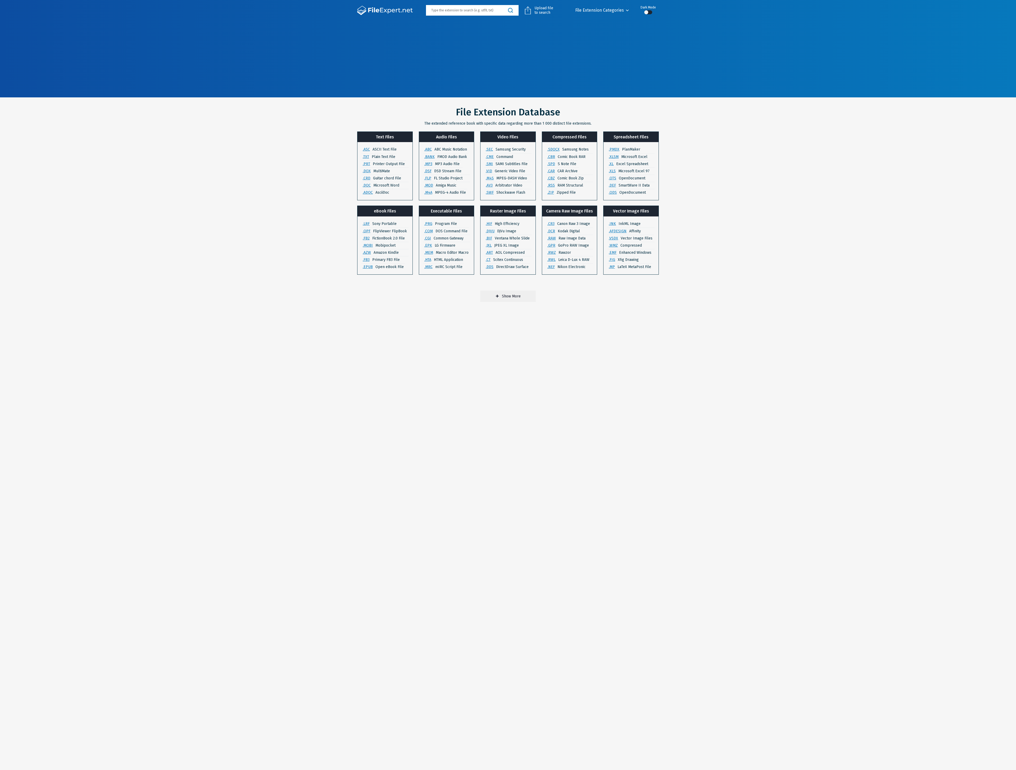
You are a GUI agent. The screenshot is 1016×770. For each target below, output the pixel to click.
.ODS (613, 192)
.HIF (489, 223)
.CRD (366, 178)
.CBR (551, 157)
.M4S (490, 178)
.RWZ (551, 252)
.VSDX (613, 238)
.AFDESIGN (618, 231)
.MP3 (428, 164)
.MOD (428, 185)
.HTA (427, 259)
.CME (490, 157)
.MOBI (368, 245)
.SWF (490, 192)
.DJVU (490, 231)
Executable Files (446, 211)
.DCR (551, 231)
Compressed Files (569, 136)
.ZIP (550, 192)
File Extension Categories (599, 10)
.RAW (551, 238)
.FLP (427, 178)
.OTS (612, 178)
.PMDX (614, 149)
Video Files (507, 136)
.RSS (551, 185)
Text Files (385, 136)
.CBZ (551, 178)
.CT (488, 259)
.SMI (489, 164)
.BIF (489, 238)
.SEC (489, 149)
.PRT (366, 164)
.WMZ (613, 245)
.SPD (551, 164)
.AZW (367, 252)
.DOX (367, 171)
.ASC (366, 149)
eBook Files (385, 211)
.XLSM (614, 157)
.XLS (612, 171)
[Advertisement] (508, 60)
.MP (612, 267)
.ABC (428, 149)
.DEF (612, 185)
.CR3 (551, 223)
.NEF (551, 267)
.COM (428, 231)
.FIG (612, 259)
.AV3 (489, 185)
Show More (511, 296)
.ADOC (368, 192)
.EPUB (368, 267)
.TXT (366, 157)
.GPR (551, 245)
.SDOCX (553, 149)
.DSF (428, 171)
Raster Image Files (508, 211)
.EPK (428, 245)
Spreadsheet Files (631, 136)
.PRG (428, 223)
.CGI (427, 238)
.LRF (366, 223)
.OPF (366, 231)
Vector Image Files (631, 211)
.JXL (489, 245)
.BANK (429, 157)
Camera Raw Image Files (569, 211)
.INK (612, 223)
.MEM (428, 252)
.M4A (428, 192)
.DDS (489, 267)
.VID (489, 171)
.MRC (428, 267)
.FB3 (366, 259)
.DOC (367, 185)
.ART (489, 252)
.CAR (551, 171)
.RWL (551, 259)
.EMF (612, 252)
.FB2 (366, 238)
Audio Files (446, 136)
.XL (611, 164)
